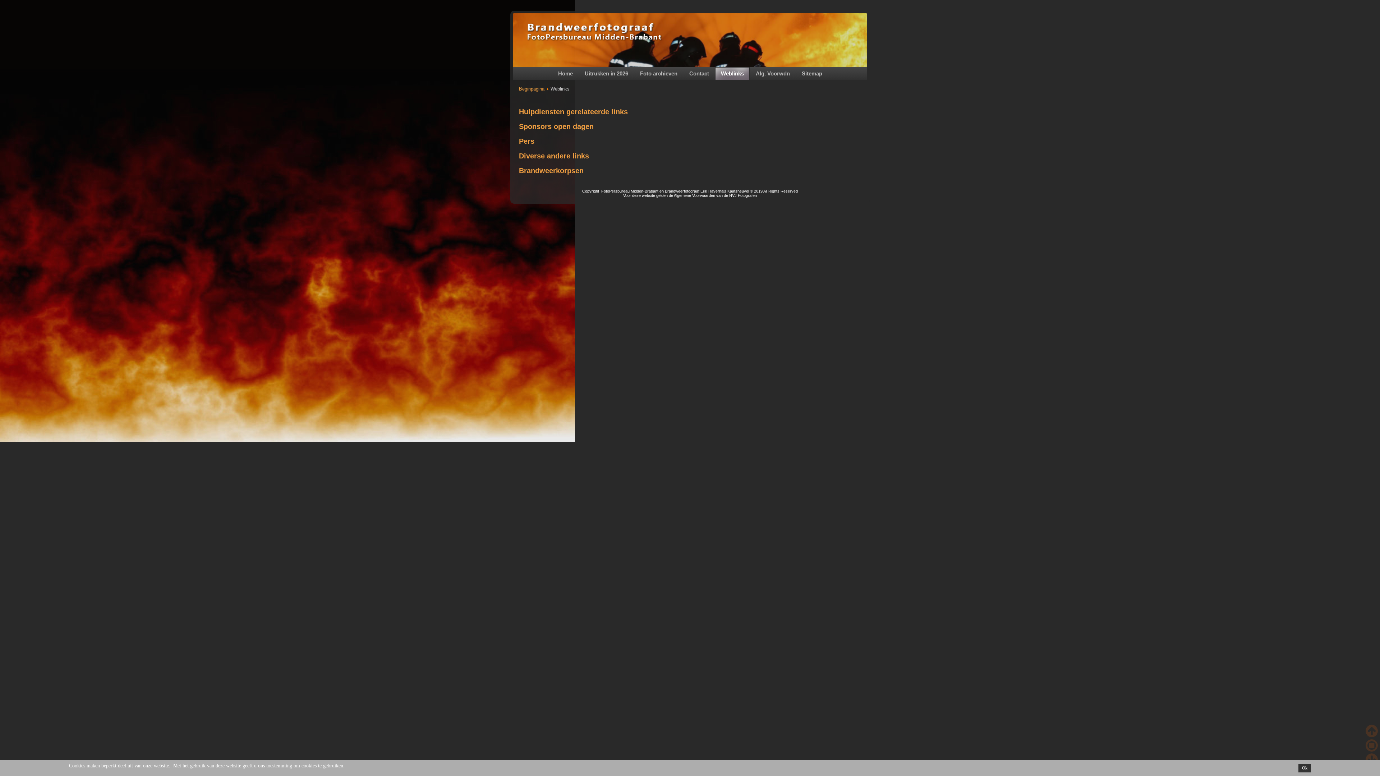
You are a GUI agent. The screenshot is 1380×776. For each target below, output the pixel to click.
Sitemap (812, 73)
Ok (1304, 768)
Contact (699, 73)
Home (565, 73)
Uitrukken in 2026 (606, 73)
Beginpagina (531, 89)
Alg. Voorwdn (773, 73)
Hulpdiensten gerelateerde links (573, 112)
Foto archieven (658, 73)
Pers (526, 141)
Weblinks (732, 73)
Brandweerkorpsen (551, 171)
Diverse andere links (554, 156)
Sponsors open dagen (556, 126)
